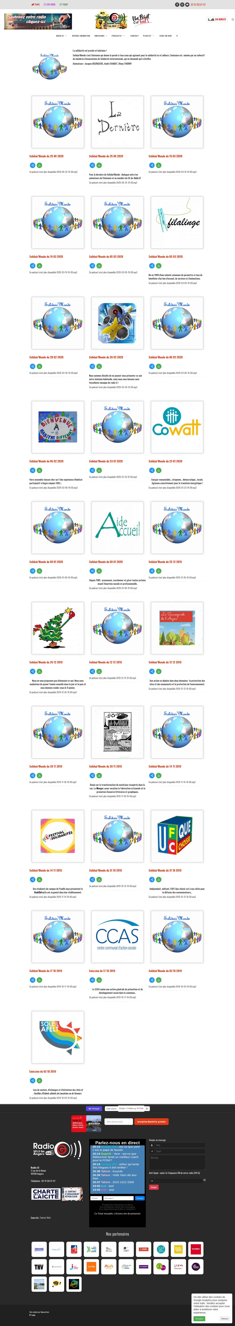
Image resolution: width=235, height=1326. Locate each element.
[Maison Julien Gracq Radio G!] (57, 1267)
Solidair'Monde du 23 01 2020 (106, 461)
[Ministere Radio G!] (109, 1249)
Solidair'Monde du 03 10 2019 (165, 971)
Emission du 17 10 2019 (102, 971)
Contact (134, 35)
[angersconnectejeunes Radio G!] (74, 1267)
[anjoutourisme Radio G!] (161, 1267)
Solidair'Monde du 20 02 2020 (46, 357)
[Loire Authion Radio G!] (39, 1284)
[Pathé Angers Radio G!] (57, 1284)
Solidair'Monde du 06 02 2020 (166, 357)
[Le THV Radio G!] (39, 1267)
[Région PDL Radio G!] (91, 1249)
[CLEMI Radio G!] (178, 1267)
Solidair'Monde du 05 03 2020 (106, 256)
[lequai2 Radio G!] (178, 1249)
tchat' (65, 4)
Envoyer (154, 1187)
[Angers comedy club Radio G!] (74, 1284)
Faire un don (166, 35)
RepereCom (45, 1312)
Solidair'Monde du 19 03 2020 (165, 156)
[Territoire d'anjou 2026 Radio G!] (39, 1249)
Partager (94, 1108)
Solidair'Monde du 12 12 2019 (105, 662)
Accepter (199, 1319)
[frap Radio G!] (161, 1249)
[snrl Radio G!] (144, 1249)
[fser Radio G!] (126, 1249)
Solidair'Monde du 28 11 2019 (45, 766)
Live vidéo (50, 4)
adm (33, 1314)
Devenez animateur (81, 35)
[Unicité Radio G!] (91, 1267)
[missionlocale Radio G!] (126, 1267)
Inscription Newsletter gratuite (151, 1121)
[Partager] (32, 165)
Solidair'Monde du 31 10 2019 (105, 870)
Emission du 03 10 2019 (42, 1071)
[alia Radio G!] (109, 1267)
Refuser (224, 1319)
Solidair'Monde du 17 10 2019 (45, 971)
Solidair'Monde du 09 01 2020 (46, 562)
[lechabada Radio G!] (196, 1249)
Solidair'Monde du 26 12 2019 (165, 562)
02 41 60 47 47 (198, 5)
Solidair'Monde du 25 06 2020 (46, 156)
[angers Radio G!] (74, 1249)
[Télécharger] (39, 165)
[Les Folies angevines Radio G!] (196, 1267)
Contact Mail (45, 1217)
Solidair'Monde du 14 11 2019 (165, 766)
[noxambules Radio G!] (144, 1267)
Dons (37, 4)
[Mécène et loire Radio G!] (57, 1249)
